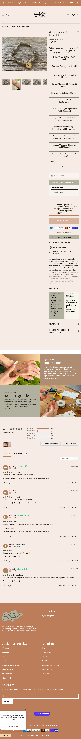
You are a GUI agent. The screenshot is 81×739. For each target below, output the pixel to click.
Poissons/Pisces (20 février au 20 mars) (64, 155)
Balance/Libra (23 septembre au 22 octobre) (64, 110)
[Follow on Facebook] (6, 634)
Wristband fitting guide (10, 665)
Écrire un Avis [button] (71, 444)
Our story (45, 656)
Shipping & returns (54, 725)
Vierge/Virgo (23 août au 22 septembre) (64, 101)
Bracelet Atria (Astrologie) (11, 478)
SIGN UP (7, 702)
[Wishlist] (73, 14)
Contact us (6, 652)
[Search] (7, 14)
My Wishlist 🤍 (7, 674)
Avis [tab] (5, 454)
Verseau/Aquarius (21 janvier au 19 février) (64, 146)
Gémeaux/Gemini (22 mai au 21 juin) (64, 76)
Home (4, 27)
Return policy (46, 674)
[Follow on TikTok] (13, 634)
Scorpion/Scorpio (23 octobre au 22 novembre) (64, 119)
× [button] (25, 709)
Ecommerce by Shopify (51, 735)
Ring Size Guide (7, 669)
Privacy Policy (47, 669)
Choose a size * (57, 187)
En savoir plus (13, 726)
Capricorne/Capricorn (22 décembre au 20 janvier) (64, 137)
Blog (43, 648)
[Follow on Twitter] (3, 634)
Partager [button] (8, 483)
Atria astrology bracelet (18, 27)
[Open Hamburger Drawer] (3, 14)
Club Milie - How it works (51, 665)
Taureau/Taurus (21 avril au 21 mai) (64, 67)
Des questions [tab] (19, 454)
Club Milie (45, 661)
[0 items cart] (78, 14)
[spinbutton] (57, 167)
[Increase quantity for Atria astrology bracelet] (62, 167)
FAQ (3, 656)
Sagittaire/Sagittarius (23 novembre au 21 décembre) (64, 128)
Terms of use (38, 725)
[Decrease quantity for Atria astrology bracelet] (51, 167)
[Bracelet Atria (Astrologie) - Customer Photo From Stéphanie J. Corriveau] (7, 444)
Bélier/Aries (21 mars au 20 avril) (64, 58)
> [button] (46, 591)
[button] (3, 3)
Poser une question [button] (51, 444)
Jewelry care (6, 661)
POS (37, 735)
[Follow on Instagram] (9, 634)
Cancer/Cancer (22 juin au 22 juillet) (64, 85)
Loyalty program (48, 616)
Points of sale (7, 678)
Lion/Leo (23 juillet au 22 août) (64, 93)
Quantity (53, 162)
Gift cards (5, 648)
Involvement (46, 652)
